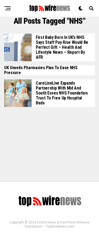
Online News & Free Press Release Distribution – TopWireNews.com (57, 224)
